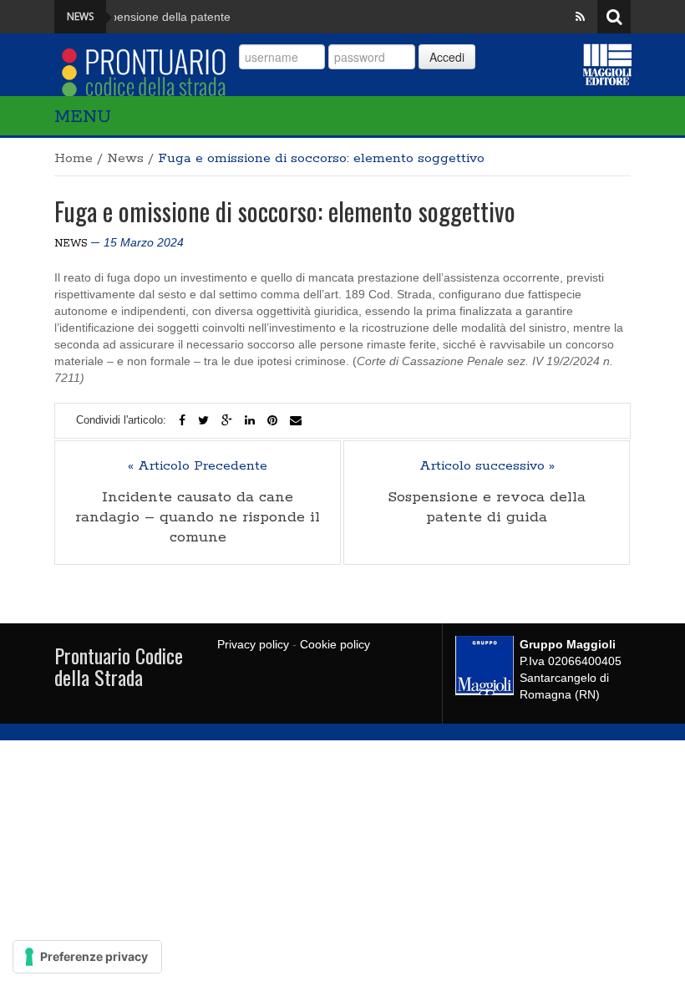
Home (73, 158)
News (125, 158)
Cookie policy (335, 644)
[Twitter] (203, 420)
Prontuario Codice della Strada (118, 666)
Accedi (446, 56)
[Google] (226, 420)
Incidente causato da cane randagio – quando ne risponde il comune (197, 517)
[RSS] (580, 16)
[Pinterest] (272, 420)
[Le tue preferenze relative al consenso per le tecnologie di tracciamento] (87, 957)
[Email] (296, 420)
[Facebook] (182, 420)
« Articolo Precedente (197, 466)
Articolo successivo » (487, 466)
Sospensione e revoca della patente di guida (487, 507)
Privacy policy (253, 644)
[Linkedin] (250, 420)
